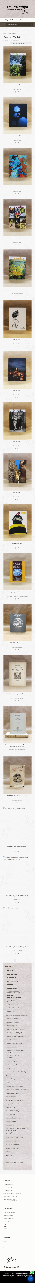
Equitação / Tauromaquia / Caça (14, 1086)
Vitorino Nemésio (17, 800)
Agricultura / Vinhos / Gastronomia (15, 1008)
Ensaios (8, 1082)
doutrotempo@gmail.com (10, 1196)
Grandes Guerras (10, 1107)
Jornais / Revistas (10, 1114)
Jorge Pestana (17, 89)
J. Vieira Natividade (17, 698)
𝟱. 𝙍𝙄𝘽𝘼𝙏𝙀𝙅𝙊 (10, 985)
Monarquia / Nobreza (11, 1141)
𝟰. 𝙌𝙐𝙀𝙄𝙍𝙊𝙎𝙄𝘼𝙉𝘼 (12, 981)
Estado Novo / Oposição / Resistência (16, 1089)
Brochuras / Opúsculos (12, 1065)
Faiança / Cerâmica (11, 1097)
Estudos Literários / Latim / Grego (15, 1093)
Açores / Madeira (11, 1001)
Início (4, 33)
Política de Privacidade (9, 1218)
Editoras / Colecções (11, 1079)
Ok (17, 1280)
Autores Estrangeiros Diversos (14, 1043)
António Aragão (17, 647)
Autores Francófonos (11, 1047)
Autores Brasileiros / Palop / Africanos (16, 1033)
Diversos (8, 1075)
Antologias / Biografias (12, 1011)
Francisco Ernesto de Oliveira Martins (17, 596)
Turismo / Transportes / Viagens (14, 1162)
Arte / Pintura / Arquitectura (13, 1018)
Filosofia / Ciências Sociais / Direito (15, 1100)
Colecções (8, 1068)
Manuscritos (9, 1134)
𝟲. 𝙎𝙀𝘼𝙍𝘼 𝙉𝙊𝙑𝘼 (11, 988)
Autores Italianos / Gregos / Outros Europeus (15, 1051)
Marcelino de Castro (17, 293)
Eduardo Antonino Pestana (17, 749)
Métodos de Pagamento (9, 1212)
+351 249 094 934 (8, 1190)
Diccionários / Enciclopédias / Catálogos (16, 1072)
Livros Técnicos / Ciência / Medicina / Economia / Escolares (16, 1129)
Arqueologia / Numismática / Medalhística (17, 1015)
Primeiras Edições (10, 1159)
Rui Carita (17, 899)
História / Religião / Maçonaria (14, 1111)
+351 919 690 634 (8, 1185)
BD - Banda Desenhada (12, 1061)
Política (8, 1151)
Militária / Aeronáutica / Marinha (14, 1137)
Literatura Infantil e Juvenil (13, 1118)
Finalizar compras (7, 1248)
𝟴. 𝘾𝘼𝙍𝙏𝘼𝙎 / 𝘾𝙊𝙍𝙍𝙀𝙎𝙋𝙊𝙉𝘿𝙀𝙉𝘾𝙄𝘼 (13, 996)
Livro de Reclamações (8, 1221)
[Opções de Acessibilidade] (30, 1278)
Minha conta (6, 1242)
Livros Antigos (10, 1125)
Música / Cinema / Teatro (12, 1148)
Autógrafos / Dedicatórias (12, 1022)
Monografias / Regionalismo (13, 1144)
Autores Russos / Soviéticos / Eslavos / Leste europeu (16, 1056)
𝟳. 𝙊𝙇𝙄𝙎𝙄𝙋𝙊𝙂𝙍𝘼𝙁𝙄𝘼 (13, 992)
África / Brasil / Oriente (12, 1004)
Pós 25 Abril (9, 1155)
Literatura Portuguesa (11, 1121)
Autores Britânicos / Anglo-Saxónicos (16, 1036)
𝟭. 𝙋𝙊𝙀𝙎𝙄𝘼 (9, 971)
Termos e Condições (8, 1215)
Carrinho (5, 1245)
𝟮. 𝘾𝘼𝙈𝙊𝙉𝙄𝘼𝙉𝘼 (11, 974)
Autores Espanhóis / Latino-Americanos (16, 1040)
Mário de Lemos (17, 950)
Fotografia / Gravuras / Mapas (14, 1104)
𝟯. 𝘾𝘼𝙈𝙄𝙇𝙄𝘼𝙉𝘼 (11, 978)
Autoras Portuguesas (11, 1026)
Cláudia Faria (17, 140)
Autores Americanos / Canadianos (15, 1029)
